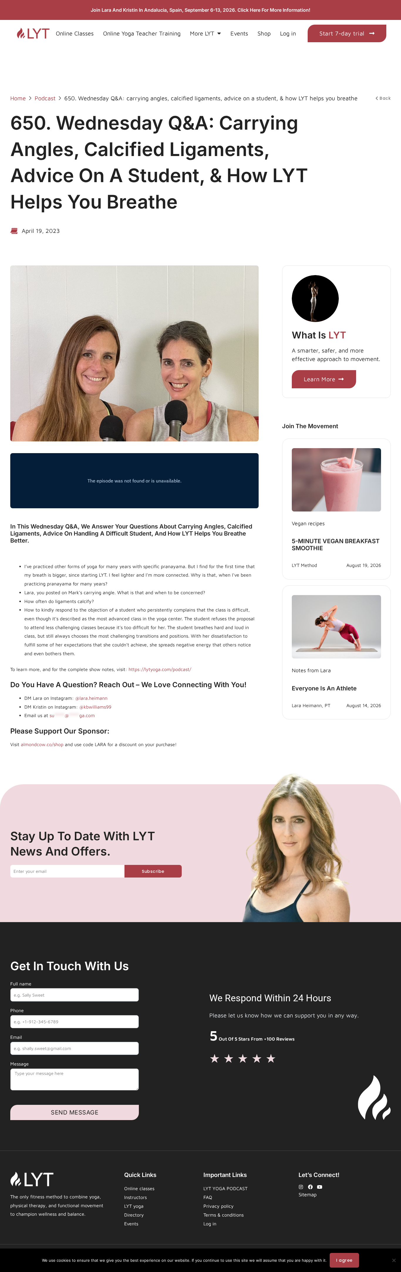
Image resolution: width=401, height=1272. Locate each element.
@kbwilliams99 (95, 706)
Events (239, 33)
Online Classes (75, 33)
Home (18, 98)
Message (19, 1063)
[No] (394, 1260)
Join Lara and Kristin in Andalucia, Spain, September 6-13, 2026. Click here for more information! (200, 10)
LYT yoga (134, 1206)
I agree (344, 1260)
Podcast (45, 98)
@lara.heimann (90, 698)
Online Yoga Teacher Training (142, 33)
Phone (17, 1010)
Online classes (139, 1188)
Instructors (135, 1197)
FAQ (207, 1197)
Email (16, 1037)
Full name (20, 983)
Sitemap (308, 1195)
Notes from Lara (311, 670)
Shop (264, 33)
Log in (288, 33)
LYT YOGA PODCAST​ (225, 1188)
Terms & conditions (223, 1214)
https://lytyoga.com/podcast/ (160, 669)
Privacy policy (218, 1206)
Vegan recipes (308, 523)
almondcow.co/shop (42, 744)
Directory (134, 1214)
